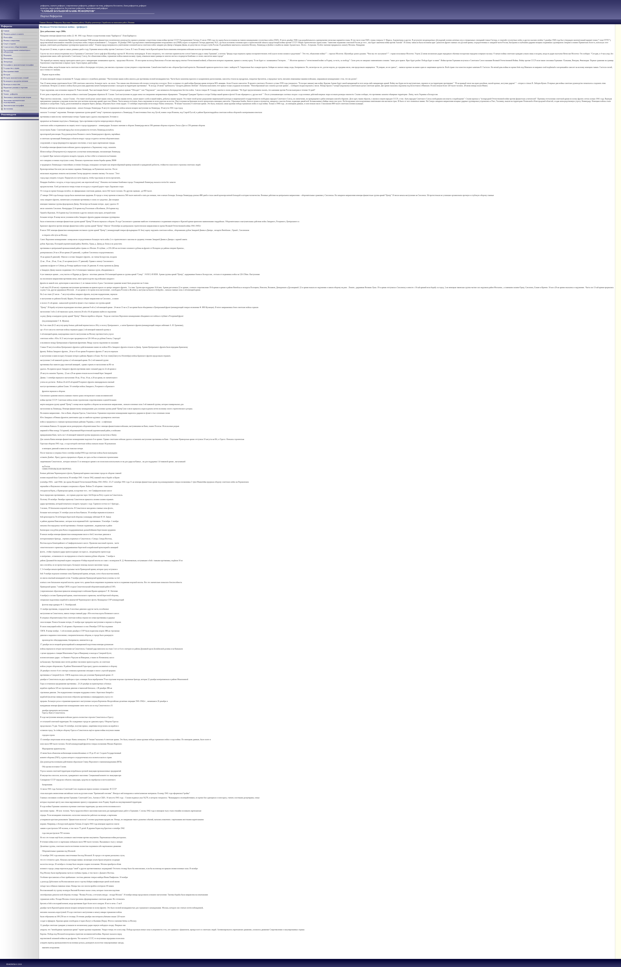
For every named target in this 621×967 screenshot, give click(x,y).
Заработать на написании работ (114, 22)
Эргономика (8, 109)
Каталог (50, 22)
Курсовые (66, 22)
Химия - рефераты (10, 94)
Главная (42, 22)
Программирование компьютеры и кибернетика (16, 51)
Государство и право (11, 68)
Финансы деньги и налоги (13, 34)
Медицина (7, 55)
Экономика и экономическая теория (17, 97)
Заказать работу (78, 22)
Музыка (6, 91)
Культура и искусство (11, 84)
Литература (7, 62)
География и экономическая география (18, 65)
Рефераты (58, 22)
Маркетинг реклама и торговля (15, 87)
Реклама (131, 22)
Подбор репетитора (93, 22)
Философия (7, 37)
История (6, 75)
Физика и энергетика (11, 40)
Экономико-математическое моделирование (14, 101)
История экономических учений (15, 78)
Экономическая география (13, 105)
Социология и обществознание (15, 47)
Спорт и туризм (9, 44)
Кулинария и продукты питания (15, 81)
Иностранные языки (11, 71)
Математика (8, 58)
